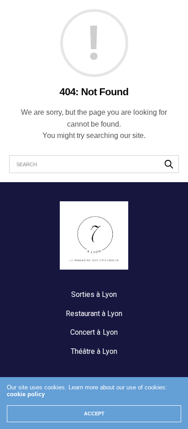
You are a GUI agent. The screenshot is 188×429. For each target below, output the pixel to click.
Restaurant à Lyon (94, 313)
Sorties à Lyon (94, 294)
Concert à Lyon (93, 332)
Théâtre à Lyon (94, 351)
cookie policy (26, 394)
